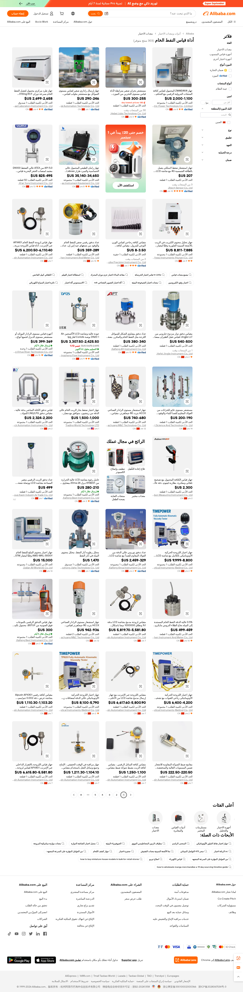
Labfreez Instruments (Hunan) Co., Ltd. (172, 257)
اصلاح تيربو (154, 859)
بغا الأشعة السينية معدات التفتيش (155, 851)
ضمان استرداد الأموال (178, 898)
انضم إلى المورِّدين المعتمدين (32, 912)
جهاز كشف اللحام (101, 851)
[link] (238, 958)
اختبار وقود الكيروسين (178, 282)
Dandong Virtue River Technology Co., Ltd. (32, 351)
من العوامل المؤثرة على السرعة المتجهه (210, 859)
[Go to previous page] (131, 795)
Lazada (121, 975)
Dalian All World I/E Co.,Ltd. (37, 567)
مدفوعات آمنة (181, 891)
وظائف (232, 912)
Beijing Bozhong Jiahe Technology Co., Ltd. (79, 567)
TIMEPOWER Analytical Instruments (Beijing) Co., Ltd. (172, 567)
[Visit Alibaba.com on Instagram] (24, 934)
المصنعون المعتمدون (131, 891)
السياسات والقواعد (179, 925)
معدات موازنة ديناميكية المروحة (47, 843)
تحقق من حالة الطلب (36, 905)
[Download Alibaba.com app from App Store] (45, 960)
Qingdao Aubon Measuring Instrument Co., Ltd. (172, 495)
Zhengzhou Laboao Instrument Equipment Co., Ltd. (79, 183)
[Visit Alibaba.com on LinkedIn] (38, 934)
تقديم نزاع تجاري (85, 905)
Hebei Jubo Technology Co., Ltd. (128, 113)
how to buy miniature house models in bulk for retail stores (109, 859)
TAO (149, 975)
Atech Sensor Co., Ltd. (180, 187)
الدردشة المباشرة (85, 898)
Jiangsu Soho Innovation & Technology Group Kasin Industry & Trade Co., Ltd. (32, 495)
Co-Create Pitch (227, 898)
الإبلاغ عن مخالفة (85, 925)
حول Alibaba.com (226, 884)
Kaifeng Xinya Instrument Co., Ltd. (127, 567)
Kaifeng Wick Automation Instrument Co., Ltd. (32, 425)
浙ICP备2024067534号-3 (212, 986)
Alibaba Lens (222, 960)
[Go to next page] (74, 795)
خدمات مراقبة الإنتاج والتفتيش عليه (171, 919)
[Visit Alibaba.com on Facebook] (45, 934)
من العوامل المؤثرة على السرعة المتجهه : (64, 851)
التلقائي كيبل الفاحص (42, 275)
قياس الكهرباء (175, 859)
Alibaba (190, 33)
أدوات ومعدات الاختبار (169, 33)
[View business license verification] (153, 986)
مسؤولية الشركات (226, 905)
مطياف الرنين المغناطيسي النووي (147, 843)
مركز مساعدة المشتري (82, 891)
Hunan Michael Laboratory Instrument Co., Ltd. (32, 106)
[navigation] (216, 414)
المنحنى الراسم (179, 843)
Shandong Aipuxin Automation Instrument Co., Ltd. (32, 257)
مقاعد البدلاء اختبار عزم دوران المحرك (108, 275)
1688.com (85, 975)
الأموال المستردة (85, 912)
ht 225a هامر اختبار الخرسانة (148, 275)
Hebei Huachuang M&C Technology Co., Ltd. (125, 425)
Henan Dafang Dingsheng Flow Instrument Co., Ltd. (79, 355)
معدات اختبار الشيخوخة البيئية (145, 282)
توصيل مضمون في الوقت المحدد (172, 905)
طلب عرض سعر (133, 898)
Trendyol (159, 975)
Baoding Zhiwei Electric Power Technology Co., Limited (172, 106)
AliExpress (70, 975)
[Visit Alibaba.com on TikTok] (9, 934)
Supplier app (129, 960)
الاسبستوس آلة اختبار (74, 282)
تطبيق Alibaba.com (70, 960)
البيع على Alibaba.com (35, 891)
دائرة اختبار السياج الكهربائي (41, 282)
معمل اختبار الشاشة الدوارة (83, 843)
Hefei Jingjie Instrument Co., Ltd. (174, 353)
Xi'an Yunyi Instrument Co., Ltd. (35, 183)
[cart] (61, 14)
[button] (106, 13)
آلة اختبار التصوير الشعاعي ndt (108, 282)
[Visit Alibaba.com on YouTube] (16, 934)
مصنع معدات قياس (179, 275)
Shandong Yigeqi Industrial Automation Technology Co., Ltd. (79, 106)
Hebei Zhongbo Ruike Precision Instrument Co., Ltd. (125, 262)
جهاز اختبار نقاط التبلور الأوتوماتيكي (212, 843)
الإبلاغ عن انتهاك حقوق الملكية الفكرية (75, 919)
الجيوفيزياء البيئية (113, 843)
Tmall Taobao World (104, 975)
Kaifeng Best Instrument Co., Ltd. (81, 497)
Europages (173, 975)
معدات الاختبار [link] (145, 33)
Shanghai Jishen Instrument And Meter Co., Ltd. (79, 257)
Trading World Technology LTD (82, 425)
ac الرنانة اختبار (221, 851)
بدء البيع (43, 898)
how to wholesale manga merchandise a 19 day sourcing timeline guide (192, 867)
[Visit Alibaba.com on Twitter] (31, 934)
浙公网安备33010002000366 (179, 986)
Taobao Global (136, 975)
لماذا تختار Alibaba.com (224, 891)
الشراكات (42, 919)
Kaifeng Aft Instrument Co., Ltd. (128, 349)
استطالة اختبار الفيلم (71, 275)
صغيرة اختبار (124, 851)
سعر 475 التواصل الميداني (192, 851)
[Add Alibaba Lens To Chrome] (186, 960)
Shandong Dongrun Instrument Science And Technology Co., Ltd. (172, 425)
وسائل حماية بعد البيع (178, 912)
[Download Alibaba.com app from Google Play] (19, 960)
